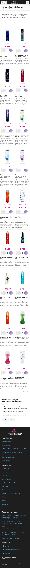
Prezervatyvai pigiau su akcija (12, 452)
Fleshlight (5, 469)
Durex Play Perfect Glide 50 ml (7, 135)
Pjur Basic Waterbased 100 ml (21, 56)
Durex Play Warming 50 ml (7, 338)
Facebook (7, 553)
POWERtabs (6, 479)
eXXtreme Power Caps (10, 483)
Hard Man (5, 486)
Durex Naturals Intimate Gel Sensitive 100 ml (22, 176)
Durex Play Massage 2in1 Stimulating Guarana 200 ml (7, 378)
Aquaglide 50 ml (19, 378)
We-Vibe (5, 476)
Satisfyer (5, 472)
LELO (4, 507)
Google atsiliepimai (8, 457)
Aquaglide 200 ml (20, 216)
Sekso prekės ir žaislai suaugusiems (14, 449)
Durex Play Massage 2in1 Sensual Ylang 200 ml (7, 217)
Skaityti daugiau (9, 419)
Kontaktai (6, 542)
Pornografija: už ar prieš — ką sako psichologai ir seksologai (14, 517)
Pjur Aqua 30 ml (4, 95)
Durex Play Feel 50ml (6, 55)
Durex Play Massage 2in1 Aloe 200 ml (22, 338)
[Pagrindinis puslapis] (15, 2)
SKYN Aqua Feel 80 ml (21, 258)
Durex (4, 497)
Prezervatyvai (6, 441)
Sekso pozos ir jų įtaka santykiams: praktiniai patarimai (14, 533)
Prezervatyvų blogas (10, 512)
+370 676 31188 (9, 546)
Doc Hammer (7, 490)
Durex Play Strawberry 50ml (6, 258)
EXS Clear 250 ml (5, 298)
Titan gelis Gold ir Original (11, 493)
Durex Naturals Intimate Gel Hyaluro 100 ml (7, 176)
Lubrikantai (5, 9)
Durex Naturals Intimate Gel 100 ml (22, 135)
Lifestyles (5, 504)
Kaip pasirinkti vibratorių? (11, 538)
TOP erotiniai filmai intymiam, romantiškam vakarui (12, 528)
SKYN (4, 500)
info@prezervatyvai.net (12, 549)
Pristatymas (6, 461)
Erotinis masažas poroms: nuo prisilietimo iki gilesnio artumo (12, 522)
